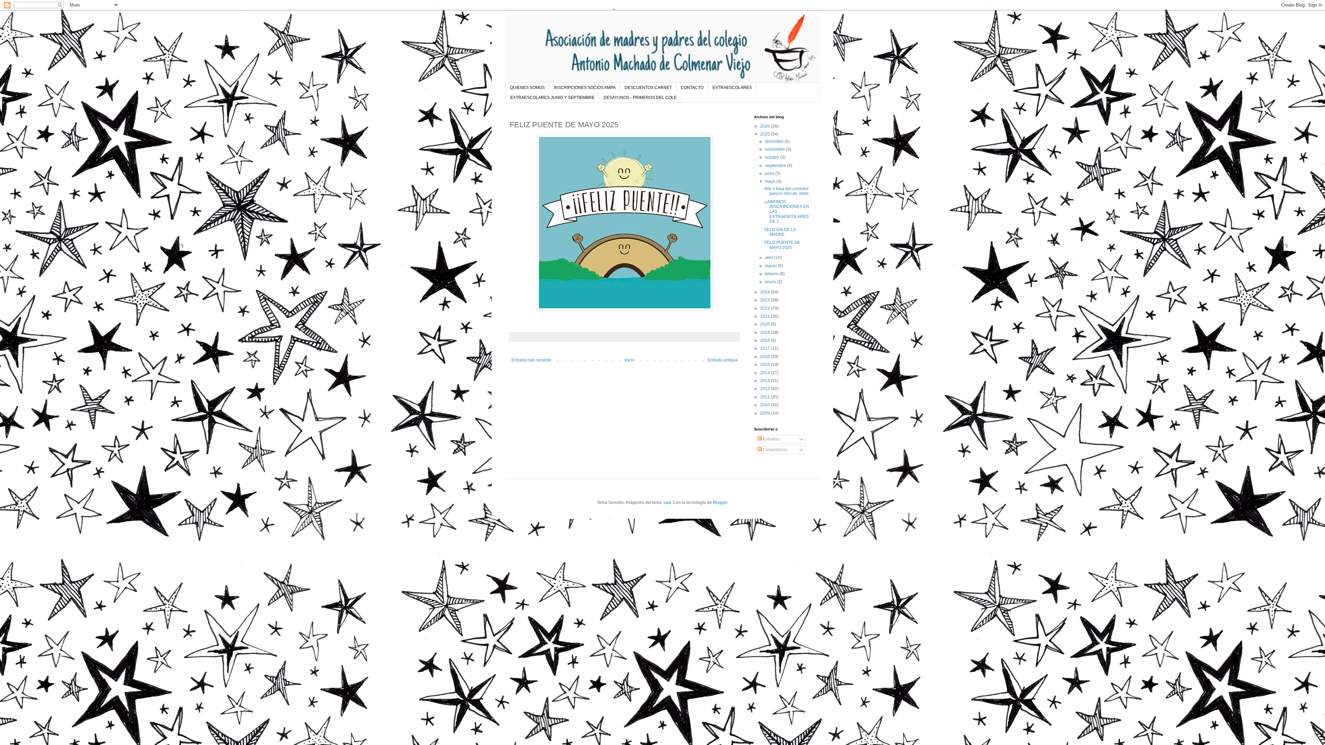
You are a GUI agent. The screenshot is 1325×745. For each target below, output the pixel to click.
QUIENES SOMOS (527, 87)
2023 (765, 300)
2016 (765, 356)
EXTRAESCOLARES (732, 87)
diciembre (775, 141)
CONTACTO (692, 87)
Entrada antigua (723, 360)
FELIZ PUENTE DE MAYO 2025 (782, 245)
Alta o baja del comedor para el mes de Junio (786, 191)
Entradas (771, 439)
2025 (765, 134)
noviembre (775, 149)
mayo (770, 181)
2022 (765, 308)
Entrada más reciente (531, 360)
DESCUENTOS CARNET (648, 87)
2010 (765, 405)
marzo (771, 266)
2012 (765, 388)
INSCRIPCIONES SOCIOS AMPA (585, 87)
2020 (765, 324)
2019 (765, 332)
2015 (765, 364)
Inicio (630, 360)
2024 (765, 292)
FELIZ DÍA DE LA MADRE (780, 232)
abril (769, 257)
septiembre (776, 165)
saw (667, 502)
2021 (765, 316)
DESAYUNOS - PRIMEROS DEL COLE (640, 97)
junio (770, 173)
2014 (765, 372)
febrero (772, 273)
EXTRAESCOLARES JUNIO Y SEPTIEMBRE (552, 97)
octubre (772, 157)
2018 (765, 340)
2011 (765, 397)
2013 (765, 380)
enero (771, 281)
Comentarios (774, 449)
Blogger (720, 502)
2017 (765, 348)
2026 (765, 126)
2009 (765, 413)
